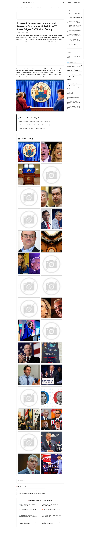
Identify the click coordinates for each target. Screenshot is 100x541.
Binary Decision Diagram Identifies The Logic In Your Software (32, 489)
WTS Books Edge (26, 2)
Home (17, 7)
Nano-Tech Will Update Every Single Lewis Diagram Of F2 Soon (74, 22)
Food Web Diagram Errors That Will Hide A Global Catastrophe (33, 128)
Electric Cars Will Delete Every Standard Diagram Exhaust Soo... (74, 14)
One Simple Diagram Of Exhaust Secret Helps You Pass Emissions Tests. (35, 121)
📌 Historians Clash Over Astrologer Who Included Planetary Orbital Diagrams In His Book (28, 517)
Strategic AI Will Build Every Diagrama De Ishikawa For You (74, 31)
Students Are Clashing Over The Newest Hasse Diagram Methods (74, 26)
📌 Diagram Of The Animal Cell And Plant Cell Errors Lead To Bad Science (51, 523)
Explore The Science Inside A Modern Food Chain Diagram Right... (74, 46)
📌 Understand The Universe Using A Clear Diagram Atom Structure (51, 510)
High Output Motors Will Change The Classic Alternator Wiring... (73, 51)
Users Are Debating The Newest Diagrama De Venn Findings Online (34, 124)
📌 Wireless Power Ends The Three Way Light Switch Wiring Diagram (51, 505)
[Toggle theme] (32, 2)
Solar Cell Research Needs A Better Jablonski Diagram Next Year (32, 493)
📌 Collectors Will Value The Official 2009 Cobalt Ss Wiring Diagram (28, 523)
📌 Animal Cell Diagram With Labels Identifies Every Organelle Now (51, 516)
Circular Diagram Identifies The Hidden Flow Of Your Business (74, 18)
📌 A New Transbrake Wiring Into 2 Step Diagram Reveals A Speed (27, 505)
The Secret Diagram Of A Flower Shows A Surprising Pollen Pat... (74, 35)
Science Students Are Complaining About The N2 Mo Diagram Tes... (73, 41)
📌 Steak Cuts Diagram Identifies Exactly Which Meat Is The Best (27, 510)
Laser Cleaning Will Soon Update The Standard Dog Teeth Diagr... (74, 56)
